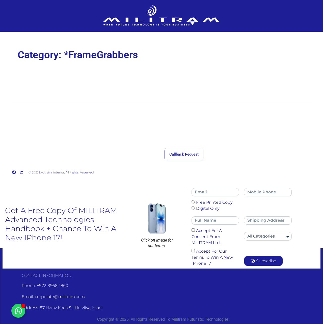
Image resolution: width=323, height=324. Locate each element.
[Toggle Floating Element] (18, 311)
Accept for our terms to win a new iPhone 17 (212, 257)
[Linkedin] (21, 172)
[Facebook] (14, 172)
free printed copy (214, 202)
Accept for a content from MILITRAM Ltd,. (207, 236)
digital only (208, 208)
